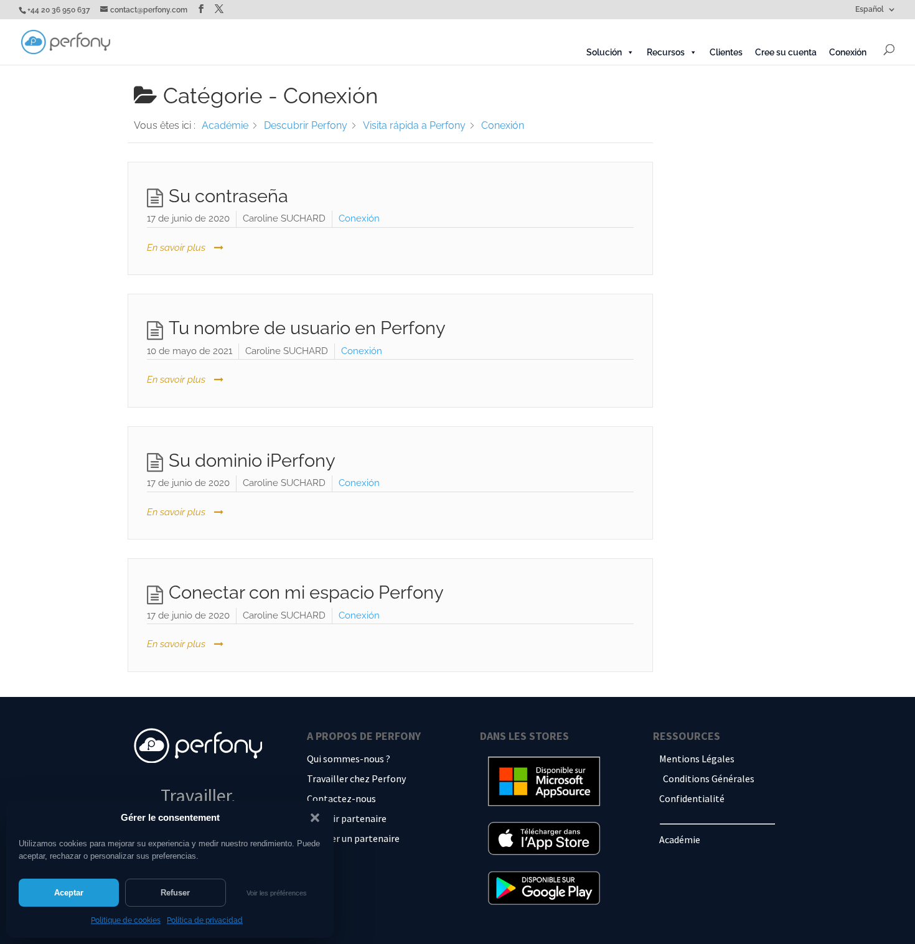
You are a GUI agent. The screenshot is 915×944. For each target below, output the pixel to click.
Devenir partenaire (347, 818)
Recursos (666, 52)
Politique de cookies (126, 920)
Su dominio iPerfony (252, 460)
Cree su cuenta (786, 52)
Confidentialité (692, 798)
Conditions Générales (708, 778)
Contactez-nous (341, 798)
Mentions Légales (696, 758)
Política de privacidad (205, 920)
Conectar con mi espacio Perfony (306, 592)
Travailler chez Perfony (356, 778)
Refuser (175, 892)
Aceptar (68, 892)
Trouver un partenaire (353, 838)
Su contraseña (228, 196)
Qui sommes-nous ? (348, 758)
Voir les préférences (276, 893)
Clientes (726, 52)
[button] (315, 817)
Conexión (847, 52)
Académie (679, 839)
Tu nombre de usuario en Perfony (307, 328)
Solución (604, 52)
